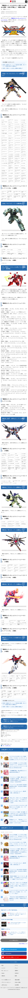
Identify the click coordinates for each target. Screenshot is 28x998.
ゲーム (16, 965)
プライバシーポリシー (6, 982)
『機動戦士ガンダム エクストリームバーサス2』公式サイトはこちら (13, 727)
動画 (16, 975)
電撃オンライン (4, 739)
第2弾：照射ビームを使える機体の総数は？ (13, 68)
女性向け (17, 973)
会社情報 (17, 984)
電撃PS (16, 970)
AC (9, 739)
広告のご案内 (17, 982)
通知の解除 (17, 979)
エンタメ (3, 968)
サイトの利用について (6, 979)
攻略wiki (3, 975)
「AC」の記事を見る (6, 745)
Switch (3, 973)
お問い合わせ (4, 984)
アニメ (16, 968)
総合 (2, 965)
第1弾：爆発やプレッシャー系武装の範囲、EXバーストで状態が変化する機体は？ (15, 65)
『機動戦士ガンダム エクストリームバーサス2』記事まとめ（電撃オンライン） (13, 720)
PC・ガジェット (5, 970)
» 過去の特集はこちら (22, 943)
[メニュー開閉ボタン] (26, 1)
